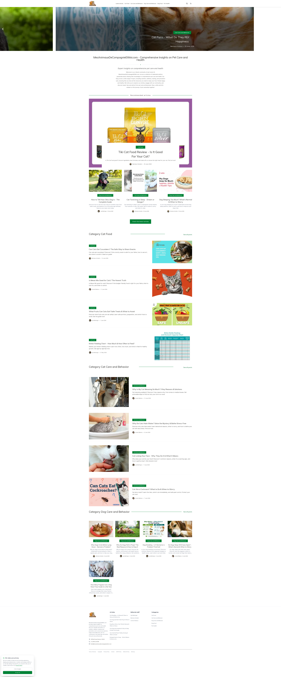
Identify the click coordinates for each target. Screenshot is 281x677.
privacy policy (19, 665)
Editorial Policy (126, 651)
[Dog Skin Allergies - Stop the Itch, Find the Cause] (140, 29)
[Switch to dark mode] (190, 3)
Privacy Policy (106, 651)
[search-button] (187, 3)
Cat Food (126, 3)
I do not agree (17, 669)
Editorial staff (135, 612)
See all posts (187, 234)
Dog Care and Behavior (150, 3)
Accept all (17, 672)
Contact (112, 651)
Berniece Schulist (135, 618)
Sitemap (133, 651)
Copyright (100, 651)
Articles (112, 612)
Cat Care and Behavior (136, 3)
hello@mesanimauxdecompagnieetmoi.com (101, 644)
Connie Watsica (134, 620)
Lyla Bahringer (134, 615)
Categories (155, 612)
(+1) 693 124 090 (95, 641)
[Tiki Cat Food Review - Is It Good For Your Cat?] (140, 133)
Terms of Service (92, 651)
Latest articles (119, 3)
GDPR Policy (118, 651)
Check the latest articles (140, 221)
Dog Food (160, 3)
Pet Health (167, 3)
